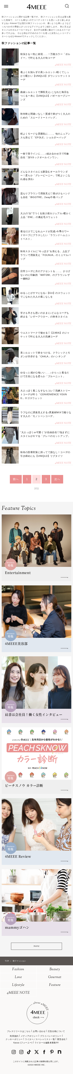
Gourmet (54, 977)
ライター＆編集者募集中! (47, 1043)
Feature (55, 985)
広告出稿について (56, 1031)
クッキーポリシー (14, 1039)
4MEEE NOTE (18, 992)
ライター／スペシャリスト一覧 (40, 1039)
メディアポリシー (29, 1036)
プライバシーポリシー (50, 1036)
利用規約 (14, 1036)
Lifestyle (18, 985)
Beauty (55, 969)
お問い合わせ (39, 1031)
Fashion (18, 969)
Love (18, 977)
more (36, 946)
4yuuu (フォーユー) (22, 1043)
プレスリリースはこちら (19, 1031)
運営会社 (61, 1039)
